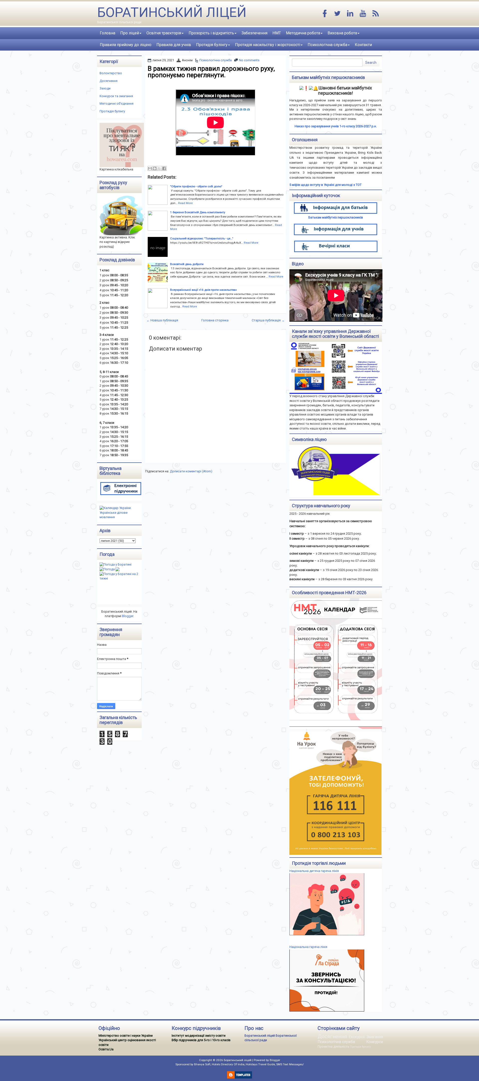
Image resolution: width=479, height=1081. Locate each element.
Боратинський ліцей (171, 12)
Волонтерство (111, 73)
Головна (107, 33)
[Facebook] (325, 14)
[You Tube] (363, 14)
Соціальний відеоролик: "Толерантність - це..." (201, 238)
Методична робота (303, 33)
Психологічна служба (327, 44)
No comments (249, 60)
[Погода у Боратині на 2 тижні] (121, 576)
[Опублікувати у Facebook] (164, 168)
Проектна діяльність (333, 1046)
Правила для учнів (173, 44)
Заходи (105, 88)
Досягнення (109, 81)
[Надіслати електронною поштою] (149, 168)
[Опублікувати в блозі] (154, 168)
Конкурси (374, 1042)
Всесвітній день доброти (187, 264)
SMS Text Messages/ (290, 1064)
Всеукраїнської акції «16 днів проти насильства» (203, 289)
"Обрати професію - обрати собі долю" (196, 186)
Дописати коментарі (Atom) (191, 471)
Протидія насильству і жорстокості (267, 44)
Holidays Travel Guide (260, 1064)
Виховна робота (342, 33)
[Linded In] (350, 14)
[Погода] (110, 569)
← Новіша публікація (162, 320)
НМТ (276, 33)
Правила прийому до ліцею (125, 44)
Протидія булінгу (212, 44)
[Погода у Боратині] (115, 564)
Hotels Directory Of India (228, 1064)
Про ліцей (129, 33)
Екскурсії (357, 1037)
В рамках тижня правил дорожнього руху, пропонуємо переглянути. (211, 72)
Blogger (127, 616)
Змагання (374, 1037)
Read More (185, 203)
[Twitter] (338, 14)
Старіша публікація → (268, 320)
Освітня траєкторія (163, 33)
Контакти (363, 44)
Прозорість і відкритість (211, 33)
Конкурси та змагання (116, 96)
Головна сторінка (215, 320)
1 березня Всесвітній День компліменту (197, 212)
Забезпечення (254, 33)
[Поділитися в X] (159, 168)
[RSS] (376, 14)
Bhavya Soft (202, 1064)
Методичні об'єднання (116, 103)
